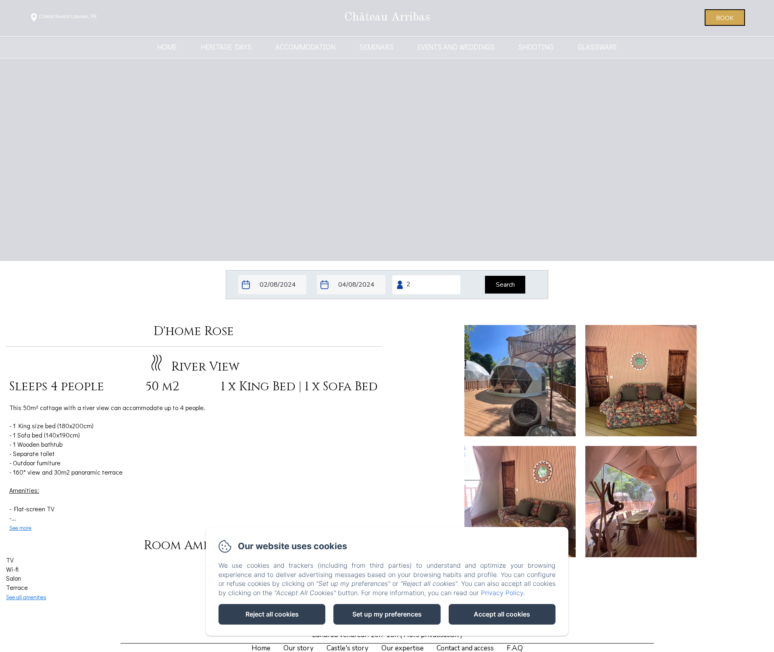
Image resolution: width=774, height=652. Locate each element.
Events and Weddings (456, 47)
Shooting (535, 47)
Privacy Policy (502, 593)
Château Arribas (387, 17)
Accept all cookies (502, 614)
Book (725, 17)
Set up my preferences (387, 614)
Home (167, 47)
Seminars (376, 47)
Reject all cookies (272, 614)
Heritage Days (226, 47)
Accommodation (305, 47)
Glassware (597, 47)
